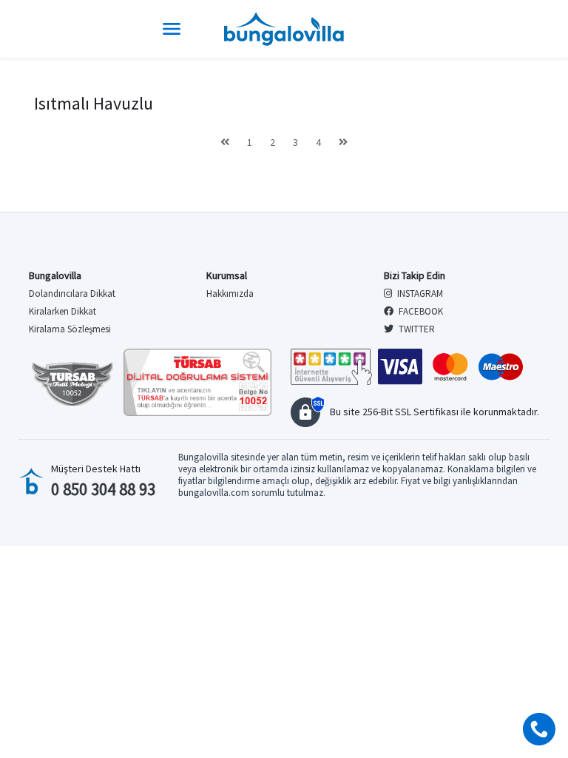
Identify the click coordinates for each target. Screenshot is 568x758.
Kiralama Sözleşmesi (70, 329)
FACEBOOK (419, 311)
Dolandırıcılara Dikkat (72, 293)
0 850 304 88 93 (103, 489)
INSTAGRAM (419, 293)
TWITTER (415, 329)
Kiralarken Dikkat (62, 311)
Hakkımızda (230, 293)
